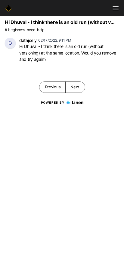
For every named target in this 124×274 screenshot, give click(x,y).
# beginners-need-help (25, 30)
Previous (53, 86)
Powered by (53, 102)
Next (74, 86)
